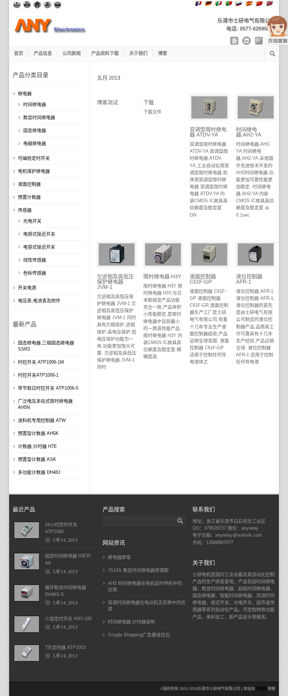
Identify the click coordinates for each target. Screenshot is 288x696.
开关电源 (27, 287)
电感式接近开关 (39, 234)
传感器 (25, 210)
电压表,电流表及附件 (39, 300)
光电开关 (32, 221)
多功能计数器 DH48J (39, 472)
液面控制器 (29, 184)
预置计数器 (29, 197)
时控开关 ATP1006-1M (41, 362)
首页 (18, 53)
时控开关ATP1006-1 (38, 375)
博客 (162, 53)
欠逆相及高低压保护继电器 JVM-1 (115, 281)
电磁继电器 (34, 143)
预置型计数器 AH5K (38, 433)
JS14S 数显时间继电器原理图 (138, 570)
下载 (148, 102)
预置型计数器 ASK (37, 459)
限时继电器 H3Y (162, 276)
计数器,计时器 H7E (37, 446)
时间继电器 (34, 104)
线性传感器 (34, 260)
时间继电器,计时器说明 (131, 621)
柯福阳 (262, 689)
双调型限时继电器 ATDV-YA (208, 132)
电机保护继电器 (34, 171)
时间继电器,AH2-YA (248, 132)
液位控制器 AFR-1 (249, 279)
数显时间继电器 (39, 117)
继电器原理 (119, 557)
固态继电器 (34, 130)
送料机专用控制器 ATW (42, 420)
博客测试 (107, 102)
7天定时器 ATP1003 (65, 647)
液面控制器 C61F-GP (203, 279)
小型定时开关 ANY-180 (68, 618)
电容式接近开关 (39, 247)
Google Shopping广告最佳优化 (139, 634)
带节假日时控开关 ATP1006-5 (48, 388)
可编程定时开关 (34, 158)
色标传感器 (34, 273)
